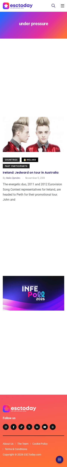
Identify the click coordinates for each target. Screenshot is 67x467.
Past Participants (16, 166)
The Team (22, 443)
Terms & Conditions (16, 449)
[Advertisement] (33, 83)
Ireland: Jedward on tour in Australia (30, 172)
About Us (8, 443)
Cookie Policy (40, 443)
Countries (11, 160)
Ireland (31, 160)
